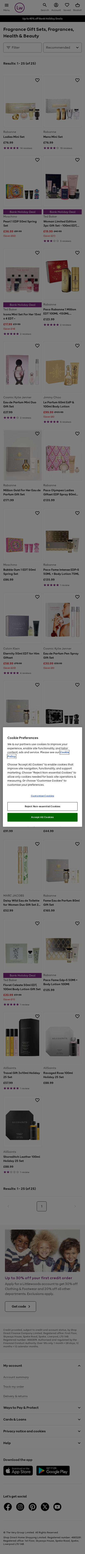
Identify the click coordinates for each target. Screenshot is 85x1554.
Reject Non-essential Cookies (42, 806)
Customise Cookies (42, 795)
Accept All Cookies (42, 817)
